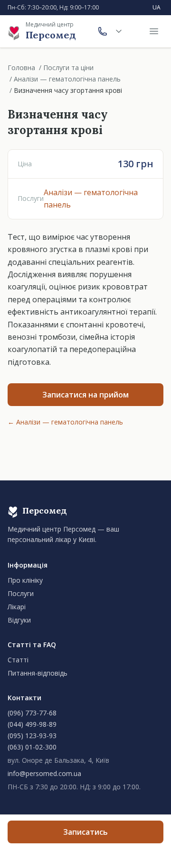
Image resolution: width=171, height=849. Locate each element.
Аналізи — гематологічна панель (67, 78)
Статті (18, 659)
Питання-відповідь (37, 672)
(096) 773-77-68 (32, 712)
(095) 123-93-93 (32, 735)
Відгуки (19, 619)
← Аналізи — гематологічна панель (65, 421)
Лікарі (17, 606)
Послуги (21, 593)
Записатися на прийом (85, 394)
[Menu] (153, 31)
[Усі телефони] (118, 31)
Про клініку (25, 580)
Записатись (85, 832)
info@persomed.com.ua (44, 773)
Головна (21, 67)
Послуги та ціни (68, 67)
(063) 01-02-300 (32, 746)
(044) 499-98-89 (32, 724)
